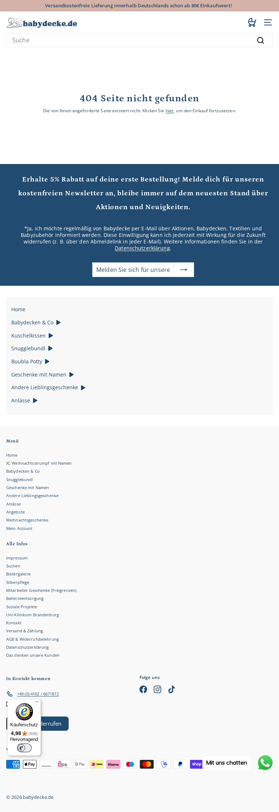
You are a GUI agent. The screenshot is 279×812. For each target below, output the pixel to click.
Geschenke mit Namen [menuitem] (38, 374)
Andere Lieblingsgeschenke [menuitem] (44, 387)
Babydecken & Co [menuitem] (32, 322)
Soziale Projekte (21, 606)
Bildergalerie (18, 574)
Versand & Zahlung (24, 630)
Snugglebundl (19, 479)
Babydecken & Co (23, 471)
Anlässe (13, 504)
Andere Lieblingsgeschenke (32, 495)
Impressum (17, 558)
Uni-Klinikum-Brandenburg (32, 614)
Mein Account (19, 528)
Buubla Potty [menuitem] (26, 361)
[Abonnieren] (184, 269)
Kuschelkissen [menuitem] (28, 335)
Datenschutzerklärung (142, 248)
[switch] (24, 747)
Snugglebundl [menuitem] (28, 348)
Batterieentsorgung (25, 598)
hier (170, 111)
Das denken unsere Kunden (33, 655)
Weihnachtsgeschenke (27, 520)
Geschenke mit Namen (27, 487)
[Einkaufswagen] (252, 22)
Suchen (13, 566)
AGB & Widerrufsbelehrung (32, 639)
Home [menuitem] (18, 309)
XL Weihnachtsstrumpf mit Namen (39, 463)
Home (11, 455)
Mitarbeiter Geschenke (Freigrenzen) (41, 590)
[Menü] (36, 703)
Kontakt (13, 622)
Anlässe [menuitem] (20, 400)
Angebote (15, 512)
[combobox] (139, 40)
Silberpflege (17, 582)
